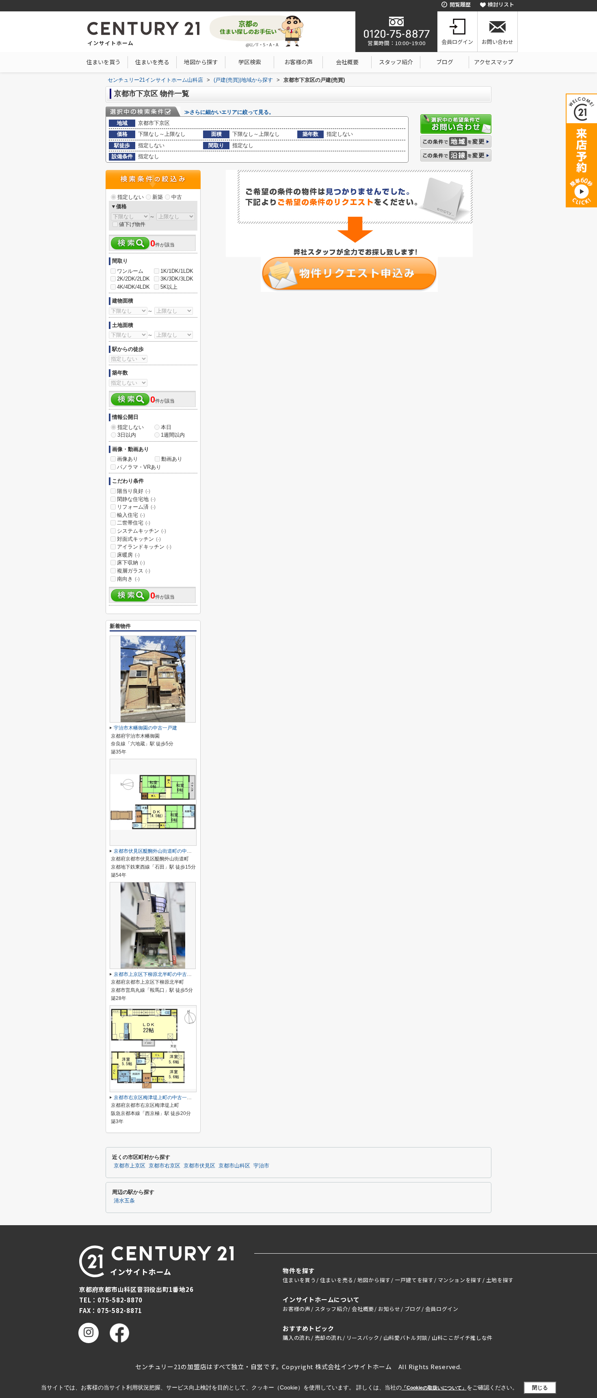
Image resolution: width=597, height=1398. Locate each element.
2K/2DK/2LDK (133, 279)
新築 (157, 197)
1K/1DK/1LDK (176, 271)
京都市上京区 (129, 1166)
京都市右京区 (164, 1166)
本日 (166, 427)
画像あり (127, 459)
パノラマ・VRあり (139, 467)
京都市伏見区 (199, 1166)
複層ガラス (133, 571)
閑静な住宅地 (136, 499)
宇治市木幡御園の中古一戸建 (145, 728)
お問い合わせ (497, 42)
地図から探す (201, 62)
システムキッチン (141, 531)
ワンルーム (130, 271)
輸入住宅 (131, 515)
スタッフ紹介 (396, 62)
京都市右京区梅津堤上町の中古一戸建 (155, 1097)
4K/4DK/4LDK (133, 287)
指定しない (130, 197)
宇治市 (261, 1166)
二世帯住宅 (133, 523)
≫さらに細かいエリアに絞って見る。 (229, 112)
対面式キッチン (139, 539)
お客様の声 (298, 62)
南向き (128, 579)
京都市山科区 (234, 1166)
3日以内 (126, 435)
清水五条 (124, 1201)
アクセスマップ (493, 62)
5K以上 (168, 287)
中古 (176, 197)
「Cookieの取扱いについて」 (434, 1388)
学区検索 (249, 62)
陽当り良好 (133, 491)
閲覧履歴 (460, 4)
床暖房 (128, 555)
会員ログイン (457, 42)
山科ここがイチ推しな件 (462, 1337)
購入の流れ (296, 1337)
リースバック (362, 1337)
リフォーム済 (136, 507)
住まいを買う (104, 62)
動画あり (171, 459)
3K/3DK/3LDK (176, 279)
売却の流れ (328, 1337)
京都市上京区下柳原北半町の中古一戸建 (157, 974)
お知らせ (389, 1309)
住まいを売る (152, 62)
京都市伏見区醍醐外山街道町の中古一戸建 (160, 851)
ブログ (444, 62)
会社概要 (347, 62)
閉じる (540, 1388)
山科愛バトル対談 (405, 1337)
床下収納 (131, 563)
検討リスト (501, 4)
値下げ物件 (132, 224)
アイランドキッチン (144, 547)
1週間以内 (173, 435)
